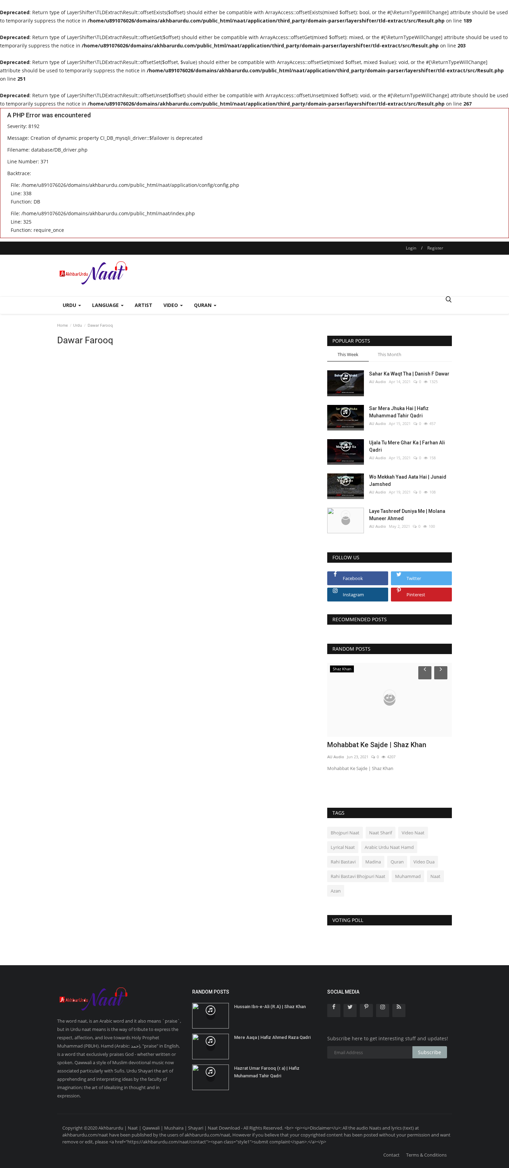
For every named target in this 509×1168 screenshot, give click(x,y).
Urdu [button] (70, 305)
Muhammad (408, 876)
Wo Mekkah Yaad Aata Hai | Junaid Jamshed (407, 480)
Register (435, 248)
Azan (336, 891)
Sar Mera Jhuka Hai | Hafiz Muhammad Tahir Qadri (399, 412)
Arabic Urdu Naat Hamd (389, 847)
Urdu (77, 325)
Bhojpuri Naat (345, 833)
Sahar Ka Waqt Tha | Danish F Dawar (409, 374)
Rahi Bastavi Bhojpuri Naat (358, 876)
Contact (391, 1155)
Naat (435, 876)
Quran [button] (203, 305)
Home (62, 325)
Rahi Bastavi (343, 862)
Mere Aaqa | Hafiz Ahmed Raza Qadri (272, 1037)
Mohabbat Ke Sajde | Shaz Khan (376, 745)
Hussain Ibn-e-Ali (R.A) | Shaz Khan (270, 1006)
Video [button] (171, 305)
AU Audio (377, 381)
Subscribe (429, 1052)
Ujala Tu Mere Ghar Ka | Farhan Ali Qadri (407, 446)
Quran (397, 862)
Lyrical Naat (343, 847)
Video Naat (413, 833)
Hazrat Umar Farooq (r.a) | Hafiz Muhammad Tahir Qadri (267, 1072)
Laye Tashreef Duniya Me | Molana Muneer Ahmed (407, 514)
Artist (143, 305)
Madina (373, 862)
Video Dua (424, 862)
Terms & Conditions (426, 1155)
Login (411, 248)
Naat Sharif (380, 833)
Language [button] (106, 305)
